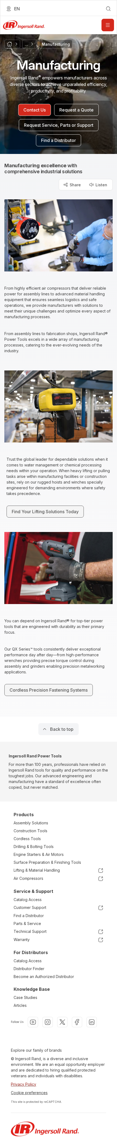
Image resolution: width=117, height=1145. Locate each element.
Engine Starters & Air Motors (39, 854)
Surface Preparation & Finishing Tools (47, 862)
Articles (20, 1005)
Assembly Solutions (31, 823)
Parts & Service (27, 923)
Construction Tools (30, 830)
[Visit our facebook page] (77, 1022)
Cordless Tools (27, 838)
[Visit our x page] (62, 1022)
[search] (108, 8)
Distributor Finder (29, 968)
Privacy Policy (23, 1084)
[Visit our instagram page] (47, 1022)
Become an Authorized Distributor (44, 976)
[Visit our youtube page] (33, 1022)
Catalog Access (28, 899)
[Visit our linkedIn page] (92, 1022)
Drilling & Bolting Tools (34, 846)
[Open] (107, 25)
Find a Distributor (29, 915)
